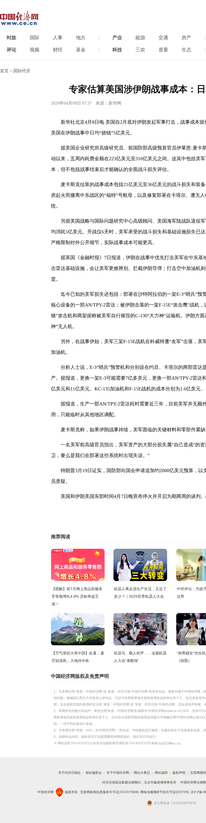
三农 (140, 49)
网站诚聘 (161, 773)
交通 (163, 37)
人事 (57, 37)
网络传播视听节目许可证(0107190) (164, 792)
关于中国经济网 (117, 773)
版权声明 (178, 773)
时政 (11, 37)
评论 (11, 49)
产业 (117, 37)
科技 (117, 49)
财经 (57, 49)
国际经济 (21, 71)
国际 (34, 37)
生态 (186, 49)
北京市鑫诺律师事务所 (160, 782)
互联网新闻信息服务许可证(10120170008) (109, 792)
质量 (163, 49)
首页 (4, 71)
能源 (140, 37)
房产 (186, 37)
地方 (81, 37)
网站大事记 (142, 773)
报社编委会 (94, 773)
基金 (81, 49)
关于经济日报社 (69, 773)
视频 (34, 49)
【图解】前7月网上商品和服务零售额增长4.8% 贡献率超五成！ (77, 596)
